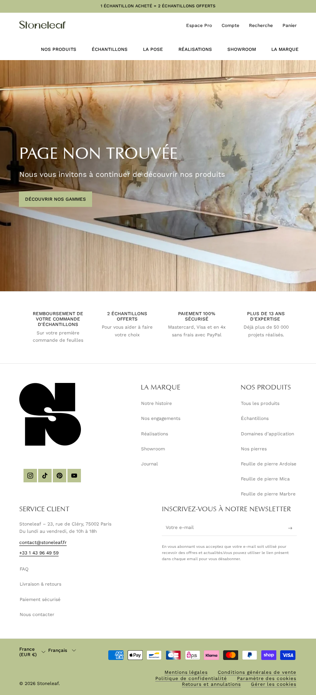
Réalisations (195, 49)
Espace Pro (199, 25)
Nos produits (58, 49)
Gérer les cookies (273, 684)
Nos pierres (254, 449)
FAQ (24, 569)
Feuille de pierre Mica (265, 479)
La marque (285, 49)
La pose (153, 49)
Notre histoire (156, 403)
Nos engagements (160, 418)
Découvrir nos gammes (55, 199)
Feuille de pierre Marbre (268, 494)
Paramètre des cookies (266, 678)
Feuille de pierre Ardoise (268, 464)
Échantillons (110, 49)
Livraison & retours (40, 584)
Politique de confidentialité (191, 678)
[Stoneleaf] (42, 25)
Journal (149, 464)
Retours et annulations (211, 684)
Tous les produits (260, 403)
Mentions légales (186, 672)
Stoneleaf (48, 683)
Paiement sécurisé (40, 599)
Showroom (241, 49)
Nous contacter (37, 614)
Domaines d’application (267, 433)
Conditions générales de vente (257, 672)
